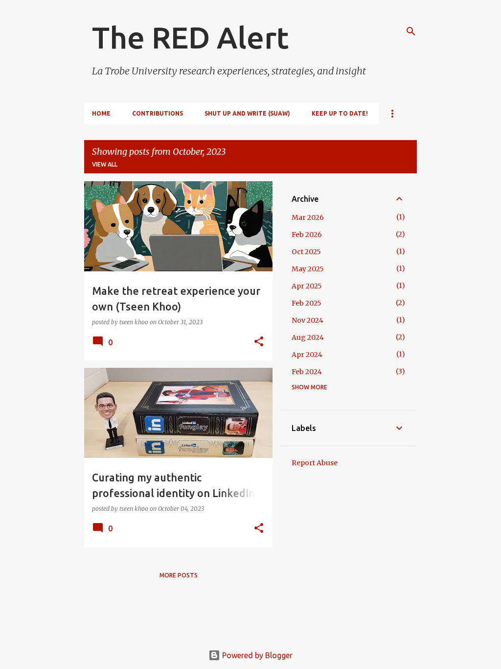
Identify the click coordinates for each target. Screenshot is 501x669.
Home (101, 113)
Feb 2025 (306, 303)
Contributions (157, 113)
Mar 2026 (308, 217)
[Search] (411, 31)
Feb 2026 (307, 234)
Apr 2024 (307, 354)
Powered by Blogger (256, 655)
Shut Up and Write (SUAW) (247, 113)
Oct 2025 (306, 251)
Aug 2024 (308, 337)
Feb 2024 (307, 371)
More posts (178, 575)
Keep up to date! (340, 113)
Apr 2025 (307, 286)
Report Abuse (315, 462)
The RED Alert (190, 37)
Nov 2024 (307, 320)
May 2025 (308, 268)
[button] (259, 342)
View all (104, 164)
